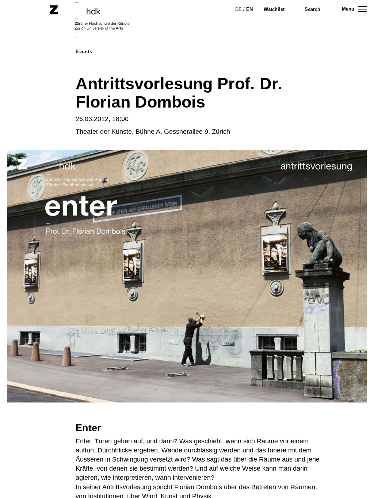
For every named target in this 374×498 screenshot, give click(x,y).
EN (249, 9)
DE (238, 9)
